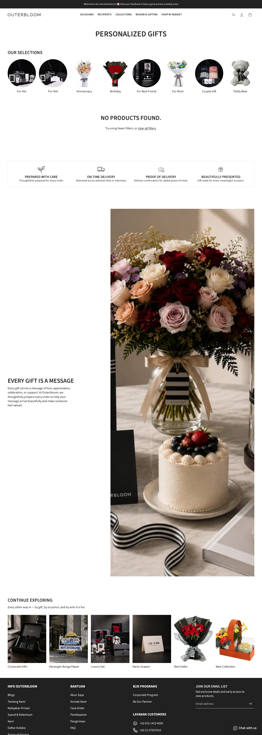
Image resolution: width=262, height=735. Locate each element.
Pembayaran (78, 715)
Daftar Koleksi (17, 728)
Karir (11, 721)
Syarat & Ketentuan (20, 715)
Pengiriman (77, 721)
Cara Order (77, 708)
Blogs (11, 695)
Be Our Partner (142, 702)
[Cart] (250, 15)
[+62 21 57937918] (162, 730)
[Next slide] (242, 76)
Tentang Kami (16, 702)
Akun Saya (77, 695)
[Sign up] (250, 704)
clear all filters (147, 128)
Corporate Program (145, 695)
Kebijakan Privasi (19, 708)
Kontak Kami (78, 702)
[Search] (233, 15)
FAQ (73, 728)
